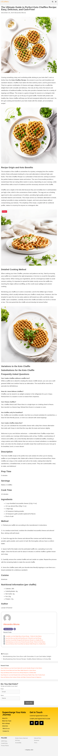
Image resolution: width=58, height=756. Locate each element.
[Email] (15, 629)
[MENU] (56, 1)
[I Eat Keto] (5, 1)
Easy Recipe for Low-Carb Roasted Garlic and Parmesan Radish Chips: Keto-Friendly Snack (23, 675)
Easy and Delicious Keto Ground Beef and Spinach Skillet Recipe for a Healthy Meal (25, 643)
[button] (32, 723)
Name (2, 695)
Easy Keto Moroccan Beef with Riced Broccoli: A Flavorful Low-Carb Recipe (23, 638)
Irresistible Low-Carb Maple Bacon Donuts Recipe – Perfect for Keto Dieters (23, 636)
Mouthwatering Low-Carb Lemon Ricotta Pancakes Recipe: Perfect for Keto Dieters (25, 642)
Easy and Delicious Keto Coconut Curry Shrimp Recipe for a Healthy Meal (18, 672)
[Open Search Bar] (52, 1)
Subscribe (29, 703)
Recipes (5, 654)
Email (2, 688)
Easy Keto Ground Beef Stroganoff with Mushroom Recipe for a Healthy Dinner (24, 640)
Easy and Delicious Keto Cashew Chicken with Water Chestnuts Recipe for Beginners (21, 677)
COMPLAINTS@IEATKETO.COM (40, 719)
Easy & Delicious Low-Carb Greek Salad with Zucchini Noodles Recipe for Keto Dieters (21, 668)
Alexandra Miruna (20, 12)
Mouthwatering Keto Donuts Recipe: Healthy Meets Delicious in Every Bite (27, 659)
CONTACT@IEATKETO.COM (39, 716)
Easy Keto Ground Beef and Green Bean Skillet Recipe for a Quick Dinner (18, 670)
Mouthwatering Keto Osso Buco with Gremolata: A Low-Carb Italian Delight (27, 656)
